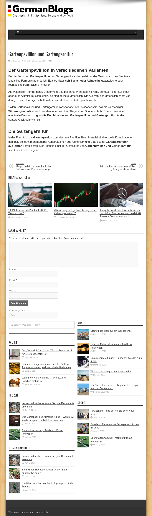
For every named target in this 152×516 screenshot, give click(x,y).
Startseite (13, 512)
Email (12, 280)
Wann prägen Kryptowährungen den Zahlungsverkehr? (75, 211)
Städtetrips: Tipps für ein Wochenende (111, 330)
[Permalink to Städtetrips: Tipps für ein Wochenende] (83, 339)
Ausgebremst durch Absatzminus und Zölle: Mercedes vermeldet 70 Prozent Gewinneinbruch (120, 213)
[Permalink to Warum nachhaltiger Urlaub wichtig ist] (83, 380)
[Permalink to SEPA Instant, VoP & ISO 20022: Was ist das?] (30, 205)
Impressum (27, 512)
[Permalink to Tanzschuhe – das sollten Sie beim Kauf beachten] (83, 419)
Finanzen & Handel (21, 61)
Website (13, 291)
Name (12, 269)
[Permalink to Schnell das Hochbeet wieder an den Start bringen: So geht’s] (14, 478)
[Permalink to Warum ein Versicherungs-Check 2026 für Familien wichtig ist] (14, 386)
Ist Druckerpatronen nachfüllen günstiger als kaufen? (118, 166)
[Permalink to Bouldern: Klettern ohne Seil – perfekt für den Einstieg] (83, 433)
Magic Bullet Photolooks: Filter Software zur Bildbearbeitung (33, 166)
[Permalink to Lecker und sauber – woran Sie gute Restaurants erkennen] (14, 412)
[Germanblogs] (40, 14)
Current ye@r (17, 310)
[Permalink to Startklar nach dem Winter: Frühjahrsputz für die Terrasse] (14, 492)
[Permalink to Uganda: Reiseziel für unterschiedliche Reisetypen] (83, 353)
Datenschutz (41, 512)
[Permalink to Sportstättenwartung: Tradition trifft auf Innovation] (14, 439)
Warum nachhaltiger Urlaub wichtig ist (110, 371)
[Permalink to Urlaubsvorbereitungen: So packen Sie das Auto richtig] (83, 366)
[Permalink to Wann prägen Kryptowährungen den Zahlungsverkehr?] (76, 205)
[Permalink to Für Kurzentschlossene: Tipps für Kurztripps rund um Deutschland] (83, 393)
